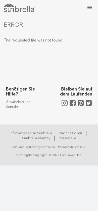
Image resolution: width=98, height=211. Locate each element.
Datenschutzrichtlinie (71, 147)
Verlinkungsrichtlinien (40, 147)
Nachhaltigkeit (71, 133)
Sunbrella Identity (36, 138)
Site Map (18, 147)
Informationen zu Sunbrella (31, 133)
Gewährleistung (18, 102)
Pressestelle (67, 138)
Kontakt (12, 107)
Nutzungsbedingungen (31, 155)
